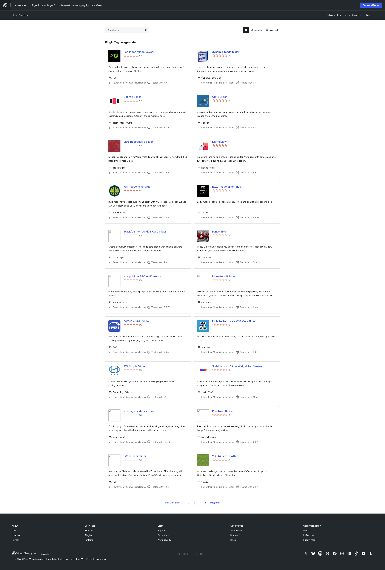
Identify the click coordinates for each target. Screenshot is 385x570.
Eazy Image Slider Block (227, 186)
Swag (234, 540)
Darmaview (219, 141)
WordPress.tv (166, 540)
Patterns (89, 540)
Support (162, 530)
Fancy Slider (220, 231)
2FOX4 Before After (225, 456)
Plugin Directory (20, 15)
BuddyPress (310, 540)
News (15, 530)
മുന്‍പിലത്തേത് (172, 502)
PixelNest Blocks (223, 411)
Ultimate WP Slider (224, 276)
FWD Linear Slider (134, 456)
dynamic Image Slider (225, 51)
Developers (163, 535)
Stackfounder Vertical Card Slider (144, 231)
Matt (306, 530)
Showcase (90, 525)
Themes (89, 530)
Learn (160, 525)
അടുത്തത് (215, 502)
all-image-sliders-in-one (138, 411)
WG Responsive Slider (137, 186)
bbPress (308, 535)
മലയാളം (45, 554)
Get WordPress (371, 5)
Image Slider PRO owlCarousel (142, 276)
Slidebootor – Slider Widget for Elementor (239, 366)
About (15, 525)
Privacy (15, 540)
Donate (235, 535)
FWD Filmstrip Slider (136, 321)
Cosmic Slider (132, 96)
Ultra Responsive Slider (138, 141)
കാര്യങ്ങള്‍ (236, 530)
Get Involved (236, 525)
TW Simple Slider (134, 366)
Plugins (88, 535)
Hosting (16, 535)
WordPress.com (312, 525)
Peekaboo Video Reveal (138, 51)
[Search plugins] (146, 30)
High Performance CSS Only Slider (234, 321)
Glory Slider (219, 96)
